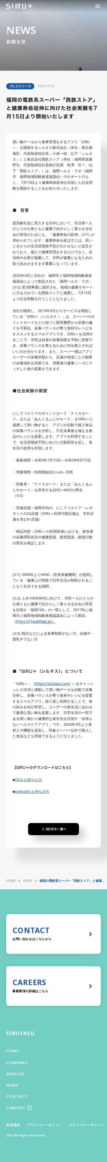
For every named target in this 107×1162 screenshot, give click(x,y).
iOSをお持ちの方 (28, 779)
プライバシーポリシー (45, 1125)
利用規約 (13, 1125)
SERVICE (15, 1073)
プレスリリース (20, 86)
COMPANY (17, 1062)
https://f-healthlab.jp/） (36, 621)
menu (98, 6)
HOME (11, 881)
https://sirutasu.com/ (53, 683)
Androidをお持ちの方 (32, 791)
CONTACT (17, 1096)
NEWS (27, 881)
